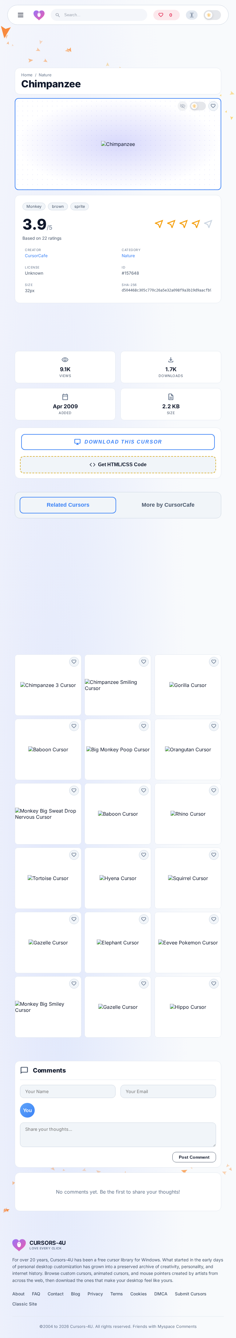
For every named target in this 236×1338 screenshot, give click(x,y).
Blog (75, 1293)
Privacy (95, 1293)
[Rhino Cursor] (188, 813)
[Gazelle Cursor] (48, 942)
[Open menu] (20, 15)
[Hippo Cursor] (188, 1007)
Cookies (138, 1293)
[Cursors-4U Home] (39, 15)
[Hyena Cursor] (118, 878)
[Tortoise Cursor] (48, 878)
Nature (45, 74)
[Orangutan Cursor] (188, 749)
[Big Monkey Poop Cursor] (118, 749)
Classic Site (24, 1303)
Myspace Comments (177, 1326)
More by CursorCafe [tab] (168, 505)
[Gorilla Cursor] (188, 685)
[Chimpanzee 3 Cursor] (48, 685)
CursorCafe (36, 255)
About (18, 1293)
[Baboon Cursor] (48, 749)
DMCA (160, 1293)
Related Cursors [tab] (68, 505)
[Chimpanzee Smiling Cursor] (118, 685)
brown (58, 206)
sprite (79, 206)
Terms (116, 1293)
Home (27, 74)
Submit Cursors (190, 1293)
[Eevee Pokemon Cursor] (188, 942)
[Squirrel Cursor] (188, 878)
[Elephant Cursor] (118, 942)
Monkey (33, 206)
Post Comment (194, 1157)
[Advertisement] (118, 48)
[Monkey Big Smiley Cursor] (48, 1007)
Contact (56, 1293)
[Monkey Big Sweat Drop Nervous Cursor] (48, 813)
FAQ (36, 1293)
